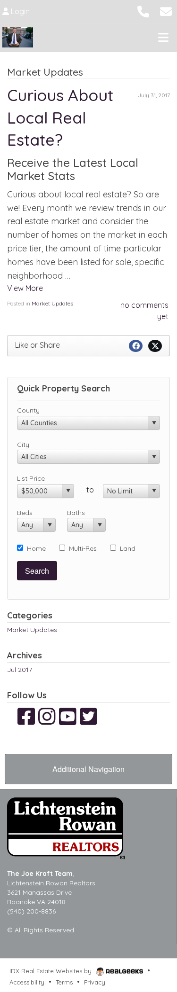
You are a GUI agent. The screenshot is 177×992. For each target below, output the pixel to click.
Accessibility (26, 982)
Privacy (94, 982)
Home (36, 548)
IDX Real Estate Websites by (51, 971)
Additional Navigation (88, 769)
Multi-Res (83, 548)
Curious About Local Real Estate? (60, 117)
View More (25, 288)
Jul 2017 (19, 669)
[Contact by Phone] (143, 10)
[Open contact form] (166, 10)
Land (127, 548)
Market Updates (52, 303)
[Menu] (163, 37)
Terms (64, 982)
